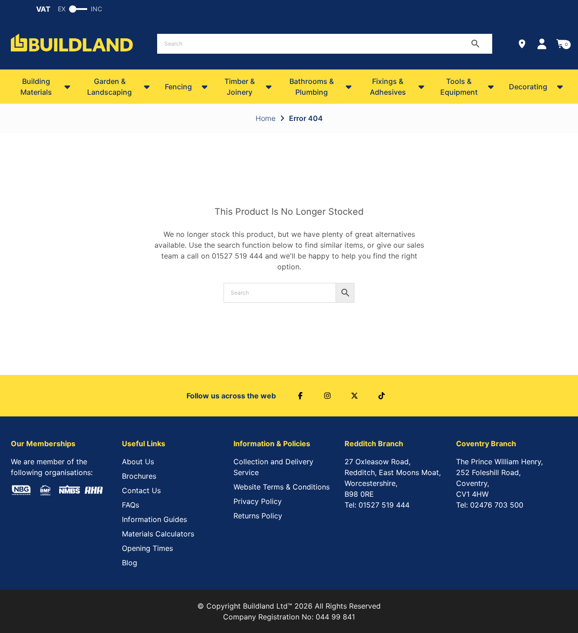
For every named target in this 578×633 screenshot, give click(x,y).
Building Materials (36, 87)
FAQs (130, 504)
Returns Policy (257, 515)
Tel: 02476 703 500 (489, 504)
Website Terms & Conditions (281, 486)
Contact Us (141, 490)
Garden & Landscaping (109, 87)
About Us (138, 461)
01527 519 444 (237, 255)
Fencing (178, 86)
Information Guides (154, 519)
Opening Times (147, 548)
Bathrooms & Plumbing (311, 87)
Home (265, 118)
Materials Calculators (158, 533)
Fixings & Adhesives (388, 87)
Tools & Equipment (459, 87)
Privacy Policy (257, 501)
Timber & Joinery (239, 87)
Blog (129, 562)
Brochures (139, 476)
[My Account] (541, 43)
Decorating (528, 86)
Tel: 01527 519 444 (377, 504)
